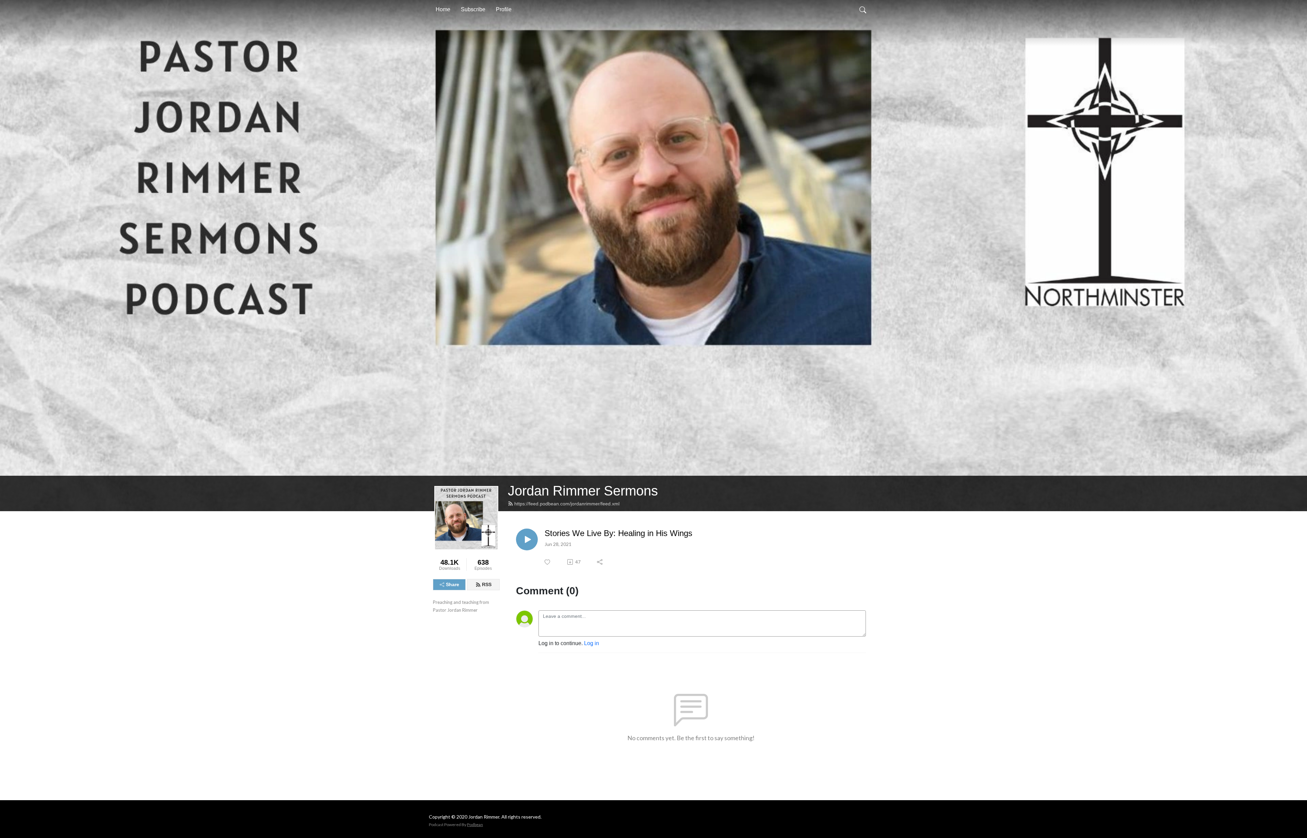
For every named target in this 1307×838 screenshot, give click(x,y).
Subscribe (473, 9)
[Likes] (548, 562)
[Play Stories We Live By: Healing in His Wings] (527, 539)
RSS (486, 584)
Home (443, 9)
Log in (591, 643)
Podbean (475, 824)
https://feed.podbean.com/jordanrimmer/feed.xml (566, 503)
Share (452, 584)
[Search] (863, 9)
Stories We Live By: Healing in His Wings (618, 533)
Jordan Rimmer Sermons (583, 490)
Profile (504, 9)
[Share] (600, 562)
